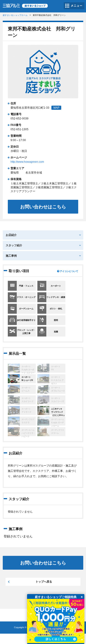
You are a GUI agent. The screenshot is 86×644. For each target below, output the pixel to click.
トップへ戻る (44, 581)
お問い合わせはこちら (43, 206)
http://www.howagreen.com (27, 161)
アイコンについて (69, 271)
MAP (56, 107)
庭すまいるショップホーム (15, 15)
